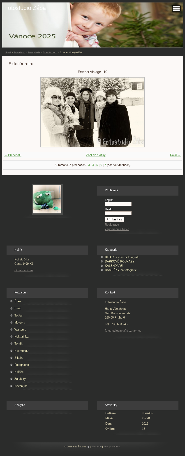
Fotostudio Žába (25, 8)
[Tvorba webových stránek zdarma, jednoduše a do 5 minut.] (88, 447)
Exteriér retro (50, 52)
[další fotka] (169, 112)
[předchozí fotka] (16, 112)
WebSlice (96, 446)
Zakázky (20, 378)
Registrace (112, 224)
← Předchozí (12, 155)
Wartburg (20, 329)
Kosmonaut (21, 350)
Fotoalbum (19, 52)
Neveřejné (21, 386)
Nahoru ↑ (115, 446)
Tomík (18, 343)
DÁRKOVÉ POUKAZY (119, 261)
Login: (109, 200)
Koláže (18, 371)
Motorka (19, 322)
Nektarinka (21, 336)
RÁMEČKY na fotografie (121, 270)
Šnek (17, 301)
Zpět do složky (96, 155)
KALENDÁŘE (114, 265)
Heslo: (109, 209)
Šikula (18, 357)
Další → (175, 155)
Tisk (106, 446)
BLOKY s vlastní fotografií (122, 257)
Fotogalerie (34, 52)
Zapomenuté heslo (117, 229)
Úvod (8, 52)
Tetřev (18, 315)
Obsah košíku (23, 270)
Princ (17, 308)
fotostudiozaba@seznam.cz (123, 330)
